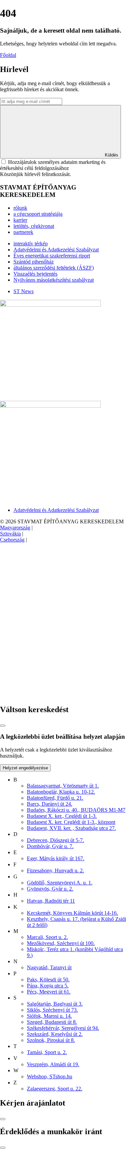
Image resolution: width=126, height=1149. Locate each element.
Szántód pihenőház (33, 262)
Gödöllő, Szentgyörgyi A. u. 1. (59, 882)
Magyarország (15, 527)
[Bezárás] (2, 726)
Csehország (12, 540)
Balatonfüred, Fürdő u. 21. (55, 798)
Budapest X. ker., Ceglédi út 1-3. (62, 816)
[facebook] (50, 591)
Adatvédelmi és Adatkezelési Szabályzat (56, 249)
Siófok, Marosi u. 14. (49, 1016)
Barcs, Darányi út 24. (49, 804)
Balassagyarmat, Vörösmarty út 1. (63, 786)
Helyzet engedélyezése (25, 767)
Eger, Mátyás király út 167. (55, 858)
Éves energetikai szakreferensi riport (51, 255)
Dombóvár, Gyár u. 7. (50, 846)
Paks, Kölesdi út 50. (48, 979)
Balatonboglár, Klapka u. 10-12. (61, 792)
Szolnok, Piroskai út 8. (51, 1040)
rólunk (20, 208)
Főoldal (8, 55)
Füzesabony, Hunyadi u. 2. (55, 870)
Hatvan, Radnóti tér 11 (51, 901)
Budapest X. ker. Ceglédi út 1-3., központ (71, 822)
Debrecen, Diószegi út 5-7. (55, 840)
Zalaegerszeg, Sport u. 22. (54, 1088)
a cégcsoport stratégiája (37, 214)
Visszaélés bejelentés (35, 274)
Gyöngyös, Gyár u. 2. (50, 889)
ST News (23, 291)
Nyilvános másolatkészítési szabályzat (53, 280)
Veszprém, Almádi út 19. (53, 1064)
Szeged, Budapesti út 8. (52, 1022)
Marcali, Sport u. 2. (47, 937)
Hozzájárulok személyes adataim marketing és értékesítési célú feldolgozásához (53, 165)
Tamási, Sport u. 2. (47, 1052)
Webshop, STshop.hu (49, 1076)
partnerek (23, 232)
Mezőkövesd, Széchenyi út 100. (61, 943)
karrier (20, 220)
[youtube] (50, 695)
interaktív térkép (30, 243)
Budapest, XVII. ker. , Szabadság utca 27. (71, 828)
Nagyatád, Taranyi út (49, 967)
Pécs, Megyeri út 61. (49, 992)
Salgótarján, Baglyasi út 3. (55, 1004)
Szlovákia (10, 533)
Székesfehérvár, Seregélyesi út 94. (63, 1028)
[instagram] (50, 643)
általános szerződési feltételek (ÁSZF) (53, 268)
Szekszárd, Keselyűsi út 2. (55, 1034)
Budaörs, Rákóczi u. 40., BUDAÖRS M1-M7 (76, 810)
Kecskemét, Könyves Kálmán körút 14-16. (72, 913)
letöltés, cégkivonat (33, 226)
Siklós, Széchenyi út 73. (52, 1010)
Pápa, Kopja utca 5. (48, 985)
